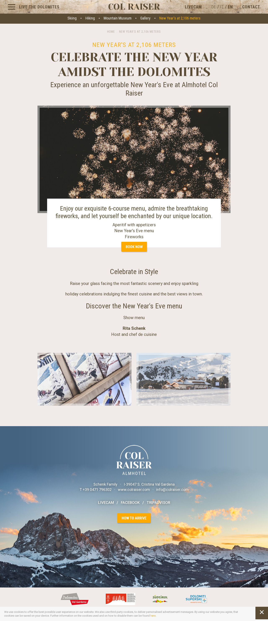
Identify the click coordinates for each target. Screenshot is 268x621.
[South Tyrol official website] (160, 598)
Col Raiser (134, 7)
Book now (134, 247)
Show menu (134, 317)
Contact (251, 6)
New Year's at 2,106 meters (180, 18)
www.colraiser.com (134, 489)
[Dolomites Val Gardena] (75, 598)
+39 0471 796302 (97, 489)
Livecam (193, 6)
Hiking (90, 18)
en (230, 6)
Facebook (130, 502)
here (153, 615)
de (213, 6)
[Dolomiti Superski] (196, 598)
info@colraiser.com (172, 489)
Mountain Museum (117, 18)
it (222, 6)
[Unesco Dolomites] (121, 598)
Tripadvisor (158, 502)
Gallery (145, 18)
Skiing (72, 18)
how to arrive (134, 518)
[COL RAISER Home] (134, 459)
